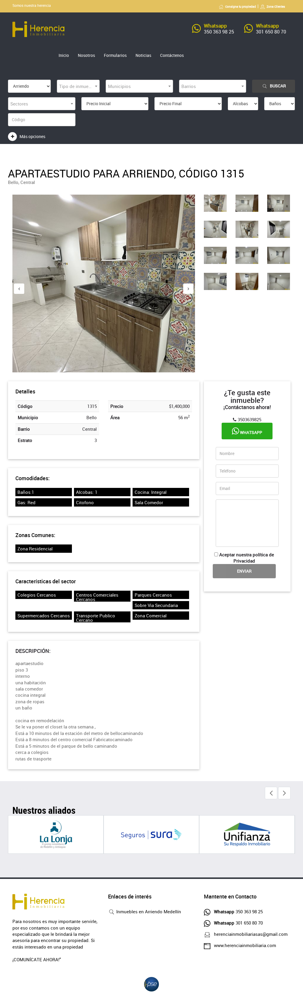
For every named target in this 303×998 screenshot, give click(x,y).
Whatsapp (250, 432)
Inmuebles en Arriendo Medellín (148, 911)
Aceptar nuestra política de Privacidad (246, 558)
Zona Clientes (276, 6)
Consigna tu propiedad (240, 6)
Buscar (278, 86)
